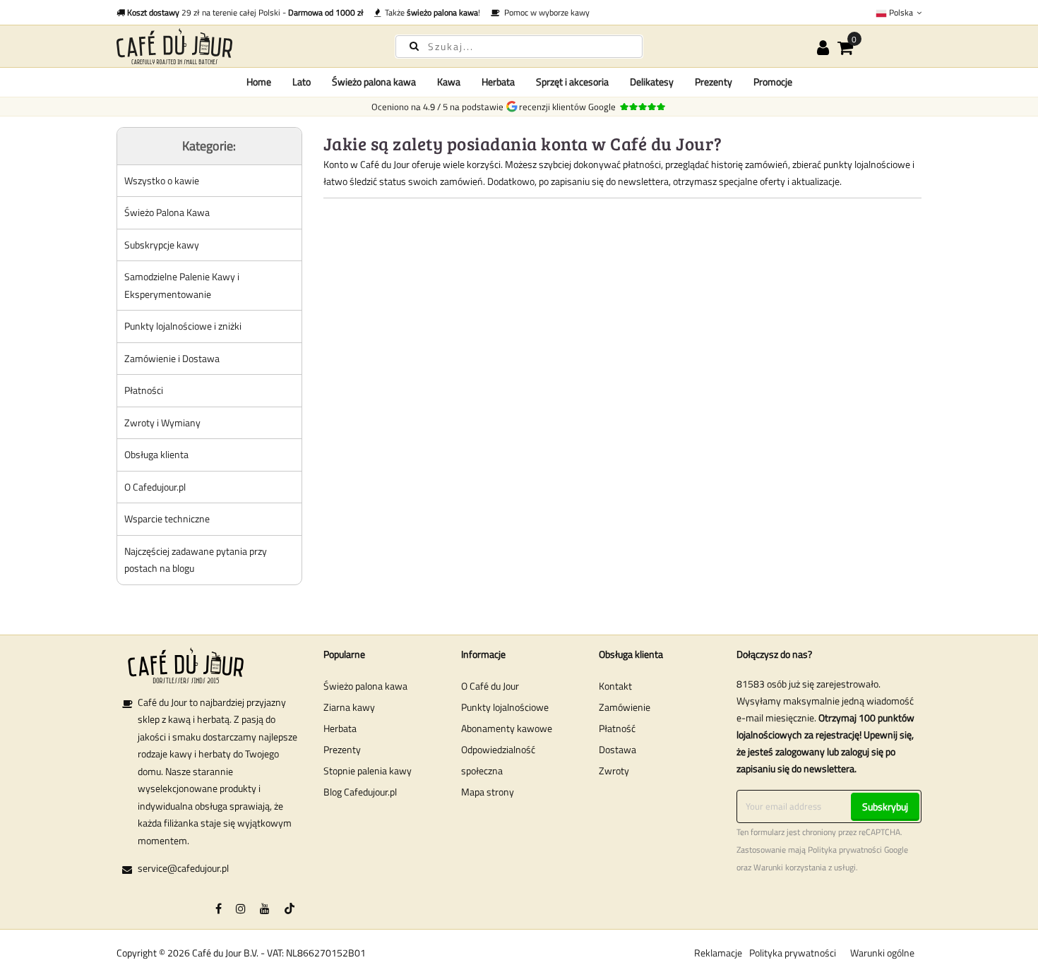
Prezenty (342, 749)
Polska (901, 12)
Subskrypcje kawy (161, 244)
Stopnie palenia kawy (367, 770)
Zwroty (614, 770)
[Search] (414, 45)
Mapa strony (487, 791)
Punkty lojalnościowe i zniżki (182, 325)
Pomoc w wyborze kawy (545, 12)
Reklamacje (718, 952)
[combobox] (519, 46)
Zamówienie (624, 707)
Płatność (617, 728)
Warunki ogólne (882, 952)
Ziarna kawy (349, 707)
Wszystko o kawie (161, 180)
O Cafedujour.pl (155, 486)
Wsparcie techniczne (167, 518)
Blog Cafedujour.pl (360, 791)
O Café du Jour (490, 685)
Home (258, 81)
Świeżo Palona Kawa (167, 212)
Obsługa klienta (156, 454)
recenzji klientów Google (569, 107)
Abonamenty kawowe (506, 728)
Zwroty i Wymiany (162, 422)
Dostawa (617, 749)
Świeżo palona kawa (365, 685)
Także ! (430, 12)
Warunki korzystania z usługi (804, 867)
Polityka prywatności (845, 850)
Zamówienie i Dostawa (172, 358)
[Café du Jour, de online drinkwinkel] (244, 46)
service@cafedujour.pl (183, 867)
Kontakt (615, 685)
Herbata (340, 728)
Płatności (143, 390)
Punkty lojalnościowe (505, 707)
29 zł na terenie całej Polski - (245, 12)
